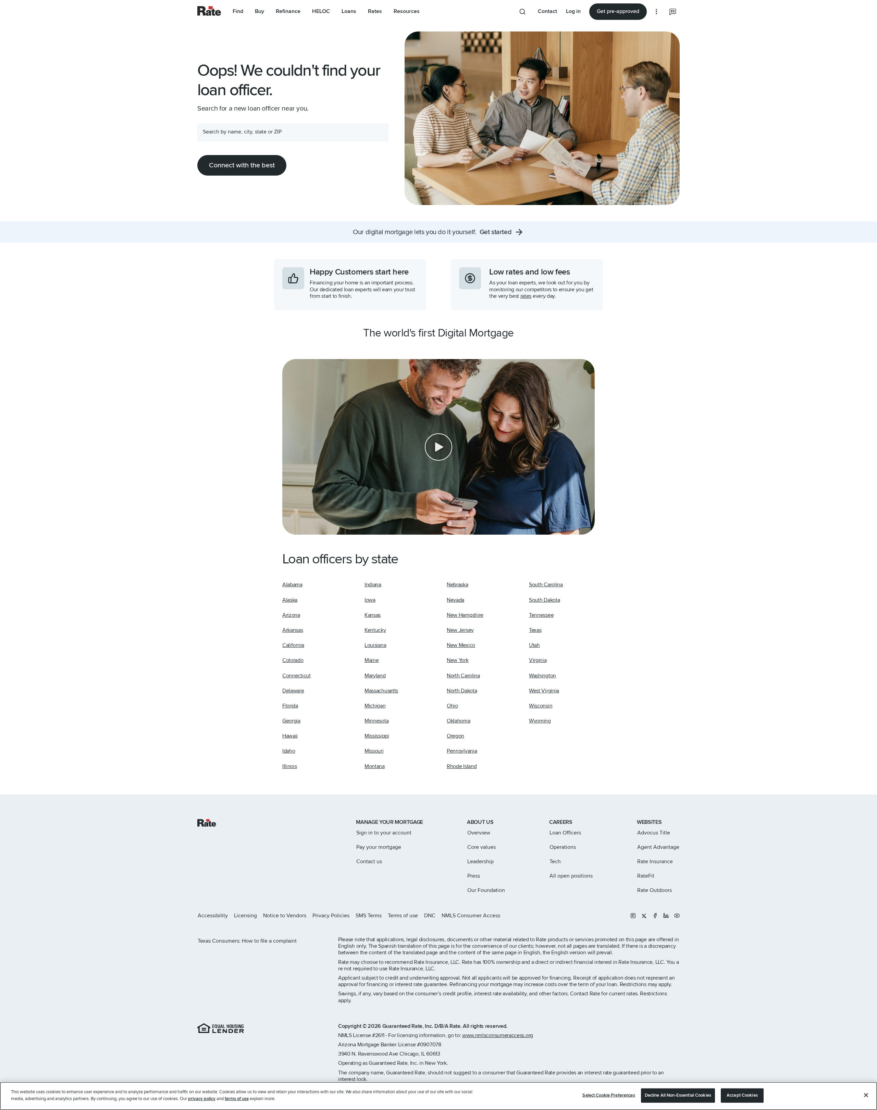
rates (525, 296)
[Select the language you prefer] (673, 11)
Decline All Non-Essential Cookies (678, 1095)
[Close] (866, 1094)
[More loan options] (656, 11)
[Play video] (438, 447)
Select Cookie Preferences (608, 1095)
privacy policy (201, 1098)
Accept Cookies (742, 1095)
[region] (438, 1096)
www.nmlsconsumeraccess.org (497, 1035)
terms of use (237, 1098)
